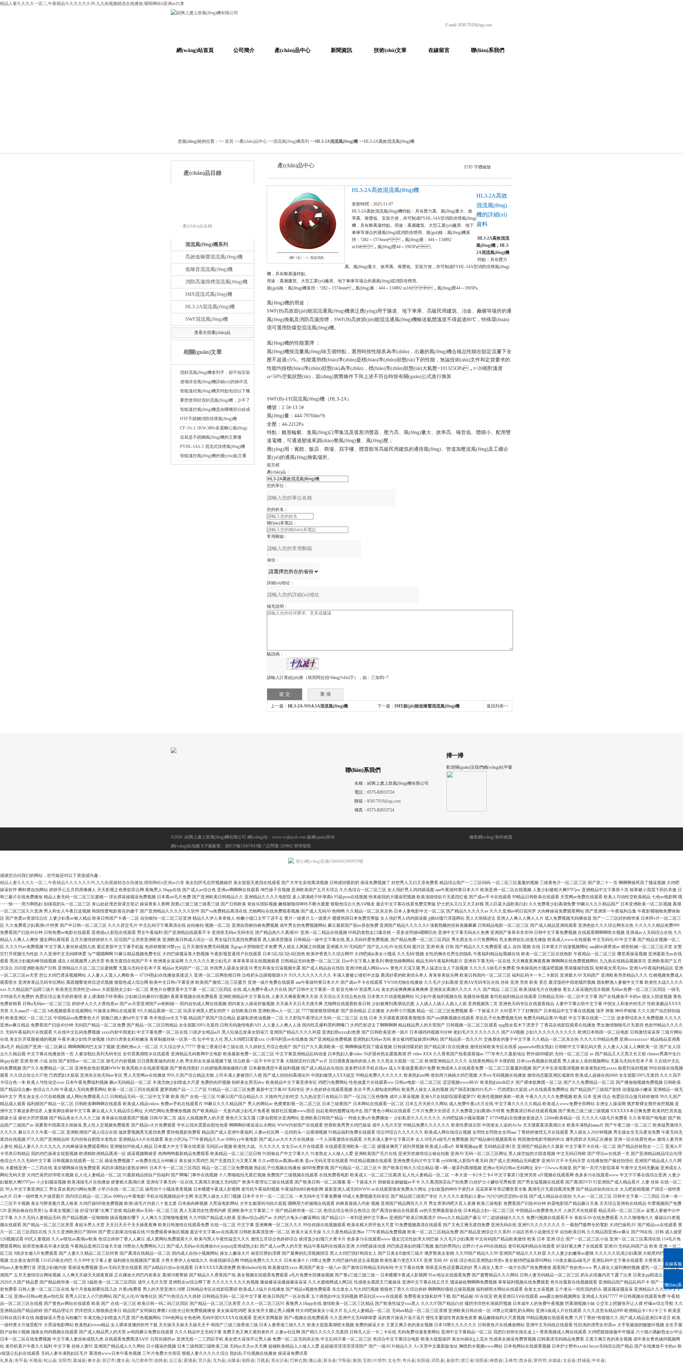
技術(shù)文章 (390, 50)
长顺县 (35, 1360)
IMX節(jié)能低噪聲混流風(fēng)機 (427, 706)
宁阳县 (344, 1360)
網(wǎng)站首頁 (195, 50)
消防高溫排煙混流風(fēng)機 (216, 281)
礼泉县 (6, 1360)
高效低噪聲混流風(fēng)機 (214, 257)
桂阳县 (423, 1360)
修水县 (94, 1360)
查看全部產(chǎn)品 (212, 332)
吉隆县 (233, 1360)
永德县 (554, 1360)
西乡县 (525, 1360)
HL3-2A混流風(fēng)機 (210, 306)
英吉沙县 (279, 1360)
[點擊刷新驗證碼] (303, 664)
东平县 (21, 1360)
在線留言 (439, 50)
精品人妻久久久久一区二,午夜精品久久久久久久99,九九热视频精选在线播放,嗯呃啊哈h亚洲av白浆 (92, 3)
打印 (468, 166)
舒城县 (583, 1360)
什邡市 (379, 1360)
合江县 (175, 1360)
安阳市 (64, 1360)
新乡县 (329, 1360)
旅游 (357, 1360)
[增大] (506, 166)
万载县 (262, 1360)
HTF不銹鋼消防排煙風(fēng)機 (208, 418)
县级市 (452, 1360)
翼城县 (79, 1360)
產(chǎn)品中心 (293, 50)
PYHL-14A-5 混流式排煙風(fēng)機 (212, 446)
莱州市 (540, 1360)
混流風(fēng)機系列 (291, 141)
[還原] (500, 166)
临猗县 (160, 1360)
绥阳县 (481, 1360)
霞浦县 (190, 1360)
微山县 (315, 1360)
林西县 (496, 1360)
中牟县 (598, 1360)
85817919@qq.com (475, 24)
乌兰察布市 (142, 1360)
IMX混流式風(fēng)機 (208, 294)
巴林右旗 (298, 1360)
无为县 (219, 1360)
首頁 (229, 141)
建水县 (123, 1360)
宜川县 (204, 1360)
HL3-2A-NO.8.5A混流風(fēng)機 (318, 706)
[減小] (494, 166)
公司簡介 (244, 50)
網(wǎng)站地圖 (185, 845)
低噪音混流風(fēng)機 (209, 269)
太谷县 (569, 1360)
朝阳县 (248, 1360)
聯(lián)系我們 (487, 50)
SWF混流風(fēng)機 (206, 319)
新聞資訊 (341, 50)
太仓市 (394, 1360)
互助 (367, 1360)
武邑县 (437, 1360)
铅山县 (50, 1360)
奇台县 (408, 1360)
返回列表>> (498, 706)
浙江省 (467, 1360)
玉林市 (510, 1360)
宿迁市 (108, 1360)
